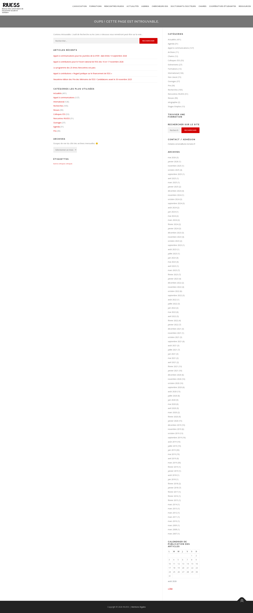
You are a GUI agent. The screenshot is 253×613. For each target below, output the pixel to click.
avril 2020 (172, 408)
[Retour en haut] (242, 600)
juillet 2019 (172, 446)
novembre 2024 (174, 195)
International (58, 101)
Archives (171, 52)
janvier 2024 (173, 228)
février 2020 (173, 416)
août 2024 (172, 207)
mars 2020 (172, 412)
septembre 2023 (175, 245)
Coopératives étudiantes (222, 6)
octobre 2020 (173, 383)
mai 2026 (172, 157)
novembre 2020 (174, 379)
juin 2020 (172, 400)
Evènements (173, 64)
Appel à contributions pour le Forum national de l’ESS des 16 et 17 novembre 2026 (88, 61)
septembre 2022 (175, 295)
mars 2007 (172, 533)
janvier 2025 (173, 186)
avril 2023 (172, 266)
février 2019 (173, 467)
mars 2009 (172, 525)
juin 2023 (172, 258)
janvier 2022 (173, 324)
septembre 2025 (175, 174)
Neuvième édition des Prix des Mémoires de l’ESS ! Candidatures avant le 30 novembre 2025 (92, 79)
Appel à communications (63, 97)
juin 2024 (172, 212)
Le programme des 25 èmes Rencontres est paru (74, 67)
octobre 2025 (173, 170)
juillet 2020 (172, 395)
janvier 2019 (173, 471)
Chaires (202, 6)
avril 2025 (172, 178)
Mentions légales (138, 607)
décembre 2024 (174, 191)
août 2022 (172, 299)
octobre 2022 (173, 291)
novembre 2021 (174, 333)
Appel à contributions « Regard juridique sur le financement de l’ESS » (82, 73)
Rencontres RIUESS (114, 6)
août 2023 (172, 249)
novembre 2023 (174, 237)
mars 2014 (172, 504)
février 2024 (173, 224)
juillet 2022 (172, 303)
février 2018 (173, 483)
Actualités (133, 6)
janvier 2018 (173, 487)
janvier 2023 (173, 278)
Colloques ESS (59, 114)
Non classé (172, 77)
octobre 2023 (173, 241)
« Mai (170, 588)
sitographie (172, 102)
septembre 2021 (175, 341)
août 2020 (172, 391)
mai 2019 (172, 454)
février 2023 (173, 274)
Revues (56, 110)
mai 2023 (172, 262)
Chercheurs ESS (160, 6)
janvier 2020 (173, 421)
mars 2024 (172, 220)
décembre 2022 (174, 283)
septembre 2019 (175, 437)
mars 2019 (172, 462)
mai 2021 (172, 358)
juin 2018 (172, 479)
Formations (95, 6)
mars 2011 (172, 517)
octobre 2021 (173, 337)
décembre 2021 (174, 329)
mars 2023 (172, 270)
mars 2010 (172, 521)
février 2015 (173, 500)
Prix (55, 131)
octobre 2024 (173, 199)
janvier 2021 (173, 370)
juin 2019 (172, 450)
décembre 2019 (174, 425)
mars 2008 (172, 529)
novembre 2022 (174, 287)
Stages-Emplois (174, 106)
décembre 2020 (174, 375)
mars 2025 (172, 182)
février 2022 (173, 320)
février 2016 (173, 496)
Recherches (58, 106)
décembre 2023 (174, 232)
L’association (80, 6)
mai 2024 (172, 216)
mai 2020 (172, 404)
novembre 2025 (174, 165)
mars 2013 (172, 508)
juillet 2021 (172, 349)
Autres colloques (59, 164)
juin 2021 (172, 354)
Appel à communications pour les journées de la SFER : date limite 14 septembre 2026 (90, 56)
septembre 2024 (175, 203)
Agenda (145, 6)
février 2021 (173, 366)
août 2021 (172, 345)
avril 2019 (172, 458)
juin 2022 (172, 308)
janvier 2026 (173, 161)
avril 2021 (172, 362)
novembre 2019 (174, 429)
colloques (68, 164)
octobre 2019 (173, 433)
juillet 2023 (172, 253)
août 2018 (172, 475)
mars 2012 (172, 512)
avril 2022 (172, 316)
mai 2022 (172, 312)
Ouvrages (57, 122)
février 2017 (173, 492)
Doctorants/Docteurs (183, 6)
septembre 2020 (175, 387)
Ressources (245, 6)
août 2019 (172, 441)
